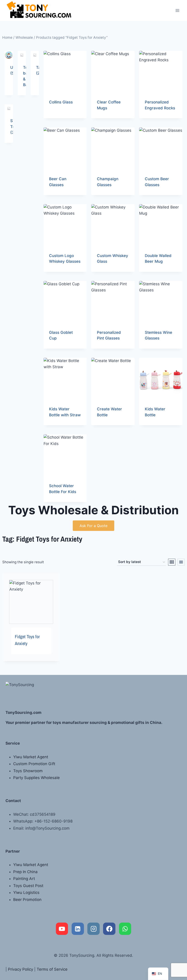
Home (7, 37)
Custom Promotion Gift (34, 763)
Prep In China (25, 871)
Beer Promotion (27, 899)
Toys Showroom (28, 771)
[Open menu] (177, 10)
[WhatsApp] (125, 929)
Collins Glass (61, 102)
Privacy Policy (20, 969)
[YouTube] (62, 929)
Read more (59, 117)
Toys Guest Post (28, 885)
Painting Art (24, 878)
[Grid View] (171, 562)
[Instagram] (93, 929)
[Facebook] (109, 929)
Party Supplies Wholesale (36, 777)
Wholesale (24, 37)
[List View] (181, 562)
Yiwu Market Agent (30, 757)
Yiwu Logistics (26, 892)
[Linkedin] (78, 929)
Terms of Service (52, 969)
